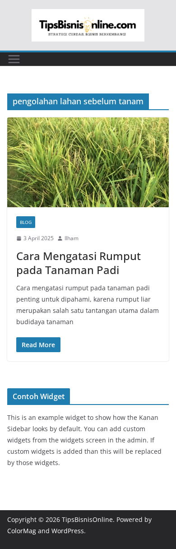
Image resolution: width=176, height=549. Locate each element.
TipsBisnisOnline (87, 519)
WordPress (67, 530)
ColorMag (21, 530)
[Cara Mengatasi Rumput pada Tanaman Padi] (88, 162)
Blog (26, 222)
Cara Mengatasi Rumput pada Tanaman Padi (78, 262)
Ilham (72, 238)
